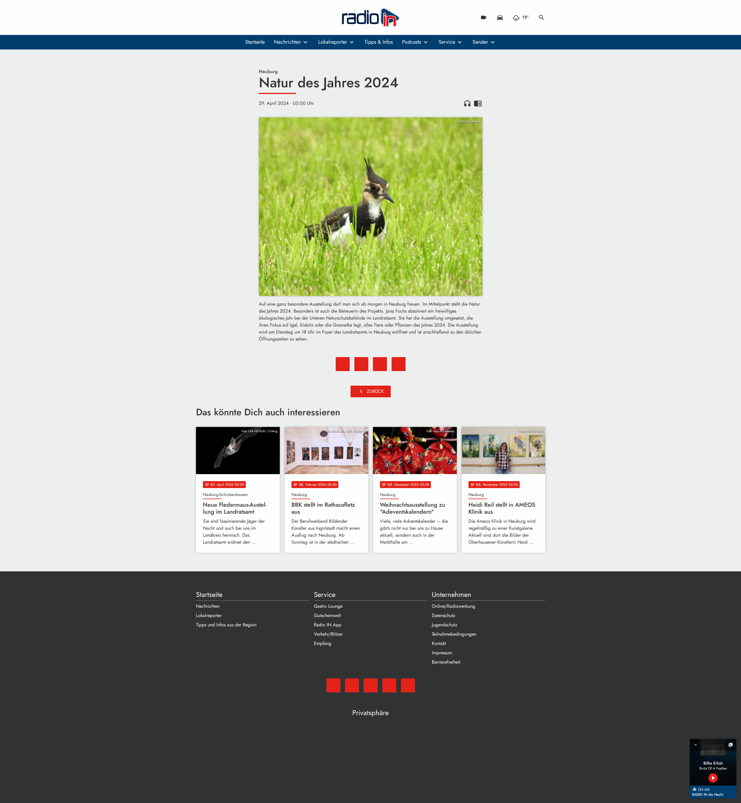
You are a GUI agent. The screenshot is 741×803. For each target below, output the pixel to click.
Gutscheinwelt (327, 615)
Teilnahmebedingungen (454, 634)
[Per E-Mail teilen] (399, 364)
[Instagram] (225, 17)
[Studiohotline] (248, 17)
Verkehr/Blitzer (328, 634)
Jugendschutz (444, 624)
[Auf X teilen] (361, 364)
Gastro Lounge (328, 606)
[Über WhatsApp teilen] (380, 364)
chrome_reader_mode (478, 103)
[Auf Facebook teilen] (343, 364)
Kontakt (439, 643)
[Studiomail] (202, 17)
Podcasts (411, 42)
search (541, 17)
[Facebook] (213, 17)
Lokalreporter (332, 42)
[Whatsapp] (237, 17)
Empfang (322, 643)
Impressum (442, 652)
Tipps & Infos (379, 42)
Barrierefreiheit (446, 662)
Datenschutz (443, 615)
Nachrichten (287, 42)
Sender (480, 42)
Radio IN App (327, 624)
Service (446, 42)
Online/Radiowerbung (453, 606)
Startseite (255, 42)
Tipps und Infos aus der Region (226, 624)
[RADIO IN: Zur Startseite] (371, 17)
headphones (467, 103)
